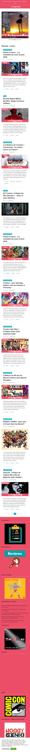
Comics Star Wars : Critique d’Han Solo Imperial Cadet (11, 331)
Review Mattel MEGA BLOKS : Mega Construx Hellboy (13, 101)
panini (16, 89)
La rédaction (19, 1)
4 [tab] (14, 39)
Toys (5, 96)
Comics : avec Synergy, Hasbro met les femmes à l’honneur (14, 285)
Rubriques (9, 1)
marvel (11, 89)
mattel (17, 135)
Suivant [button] (27, 25)
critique (17, 227)
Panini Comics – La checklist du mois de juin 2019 (13, 54)
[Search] (15, 3)
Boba (6, 382)
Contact (13, 1)
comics (7, 89)
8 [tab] (20, 39)
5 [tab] (15, 39)
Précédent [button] (3, 25)
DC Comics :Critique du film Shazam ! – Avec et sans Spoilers (13, 195)
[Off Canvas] (2, 6)
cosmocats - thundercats (15, 181)
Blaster (6, 105)
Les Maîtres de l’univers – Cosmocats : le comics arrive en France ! (14, 147)
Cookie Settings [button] (6, 748)
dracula (17, 509)
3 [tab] (12, 39)
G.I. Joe (12, 319)
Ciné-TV (5, 190)
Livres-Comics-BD (7, 49)
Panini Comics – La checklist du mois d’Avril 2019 (13, 239)
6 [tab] (17, 39)
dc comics (6, 183)
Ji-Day (6, 59)
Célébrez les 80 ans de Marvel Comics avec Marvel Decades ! (14, 377)
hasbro (17, 319)
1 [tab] (9, 39)
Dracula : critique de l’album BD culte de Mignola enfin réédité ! (12, 475)
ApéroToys (24, 1)
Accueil (4, 1)
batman (7, 227)
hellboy (12, 135)
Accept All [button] (13, 748)
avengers (7, 273)
